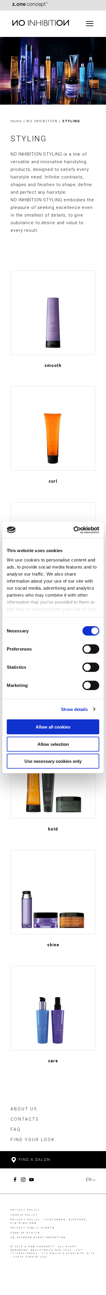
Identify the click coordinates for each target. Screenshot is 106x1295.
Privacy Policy (25, 1210)
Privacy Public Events (33, 1227)
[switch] (90, 649)
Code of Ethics (25, 1232)
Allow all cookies (53, 726)
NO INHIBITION (42, 121)
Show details (74, 709)
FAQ (16, 1129)
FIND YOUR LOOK (33, 1139)
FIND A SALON (33, 1159)
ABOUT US (24, 1109)
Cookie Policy (24, 1215)
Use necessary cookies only (53, 761)
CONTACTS (25, 1119)
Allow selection (53, 743)
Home (16, 121)
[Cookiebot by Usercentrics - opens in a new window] (74, 530)
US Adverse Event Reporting (38, 1237)
